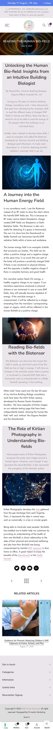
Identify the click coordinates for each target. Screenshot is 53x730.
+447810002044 (14, 9)
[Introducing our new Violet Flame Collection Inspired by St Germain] (11, 581)
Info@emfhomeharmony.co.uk (37, 9)
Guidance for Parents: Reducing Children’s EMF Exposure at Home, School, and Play (26, 642)
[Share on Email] (29, 568)
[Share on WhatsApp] (36, 568)
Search (27, 717)
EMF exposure (35, 548)
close (48, 3)
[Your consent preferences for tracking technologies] (5, 725)
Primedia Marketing (36, 712)
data (38, 509)
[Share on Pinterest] (23, 568)
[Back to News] (26, 581)
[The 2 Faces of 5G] (41, 581)
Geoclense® (24, 555)
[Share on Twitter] (16, 568)
